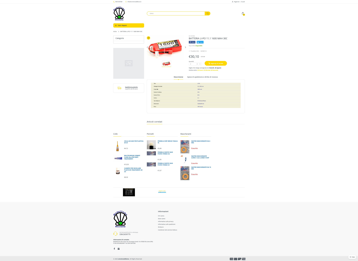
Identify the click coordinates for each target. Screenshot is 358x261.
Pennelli (150, 134)
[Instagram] (119, 248)
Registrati (237, 2)
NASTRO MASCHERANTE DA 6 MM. (200, 142)
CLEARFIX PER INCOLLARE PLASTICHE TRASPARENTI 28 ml (133, 169)
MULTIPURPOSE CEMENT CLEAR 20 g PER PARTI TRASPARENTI (132, 157)
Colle (115, 134)
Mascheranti (185, 134)
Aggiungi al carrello (217, 63)
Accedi (243, 2)
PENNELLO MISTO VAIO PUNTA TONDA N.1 (165, 164)
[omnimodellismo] (128, 13)
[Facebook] (114, 248)
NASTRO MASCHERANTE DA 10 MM (201, 168)
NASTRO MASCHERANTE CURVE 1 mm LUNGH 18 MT (200, 157)
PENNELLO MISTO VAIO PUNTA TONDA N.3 (165, 153)
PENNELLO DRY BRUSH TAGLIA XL (168, 142)
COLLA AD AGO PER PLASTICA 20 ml (133, 142)
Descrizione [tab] (178, 77)
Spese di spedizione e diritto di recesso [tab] (202, 77)
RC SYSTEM (192, 36)
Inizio (115, 31)
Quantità (191, 61)
